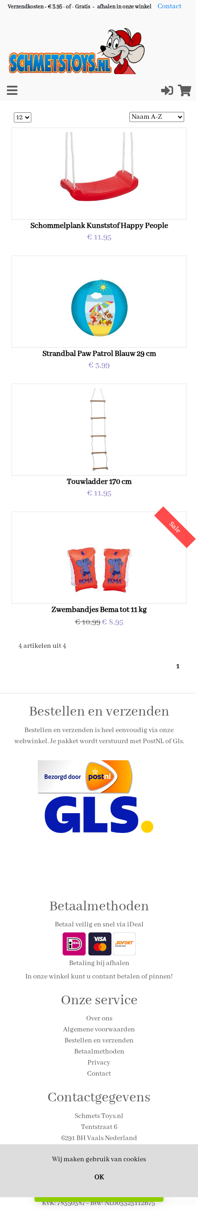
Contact (169, 6)
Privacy (99, 1063)
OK (99, 1177)
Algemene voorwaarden (99, 1029)
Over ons (99, 1018)
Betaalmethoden (99, 1052)
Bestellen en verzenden (99, 1040)
